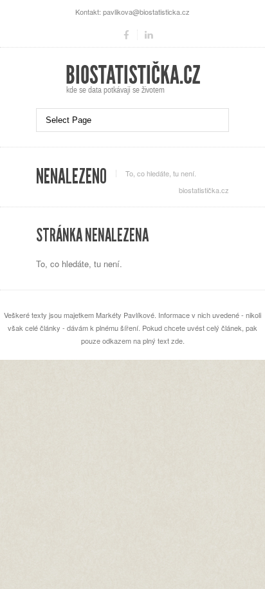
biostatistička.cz (204, 190)
